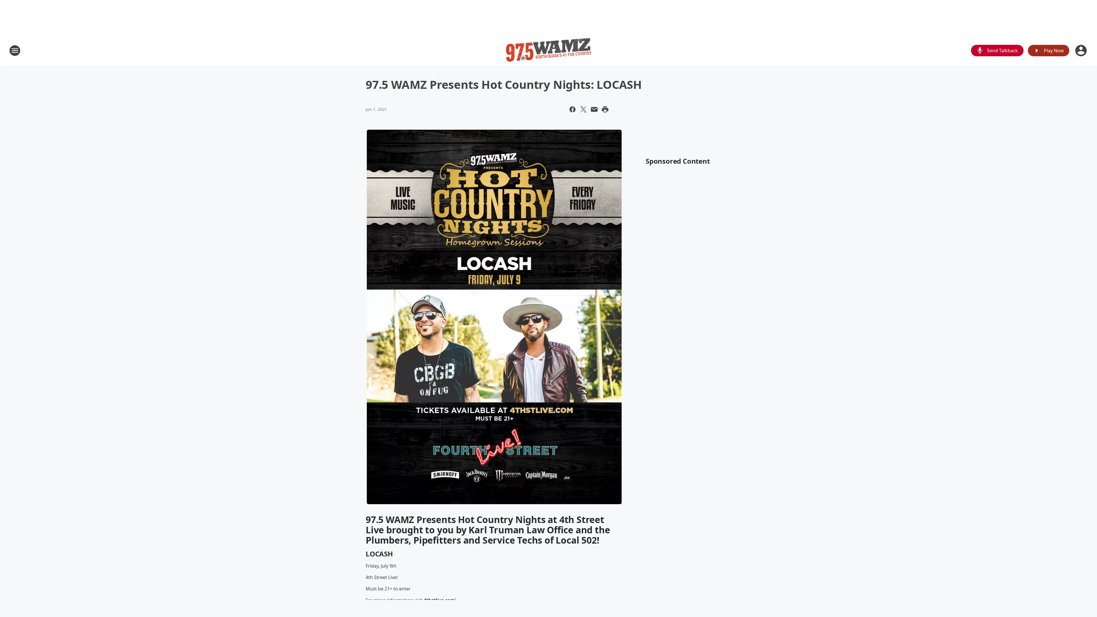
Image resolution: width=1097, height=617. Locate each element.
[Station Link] (548, 50)
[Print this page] (605, 109)
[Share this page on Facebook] (572, 109)
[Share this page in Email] (594, 109)
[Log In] (1081, 50)
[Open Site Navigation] (15, 50)
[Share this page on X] (583, 109)
